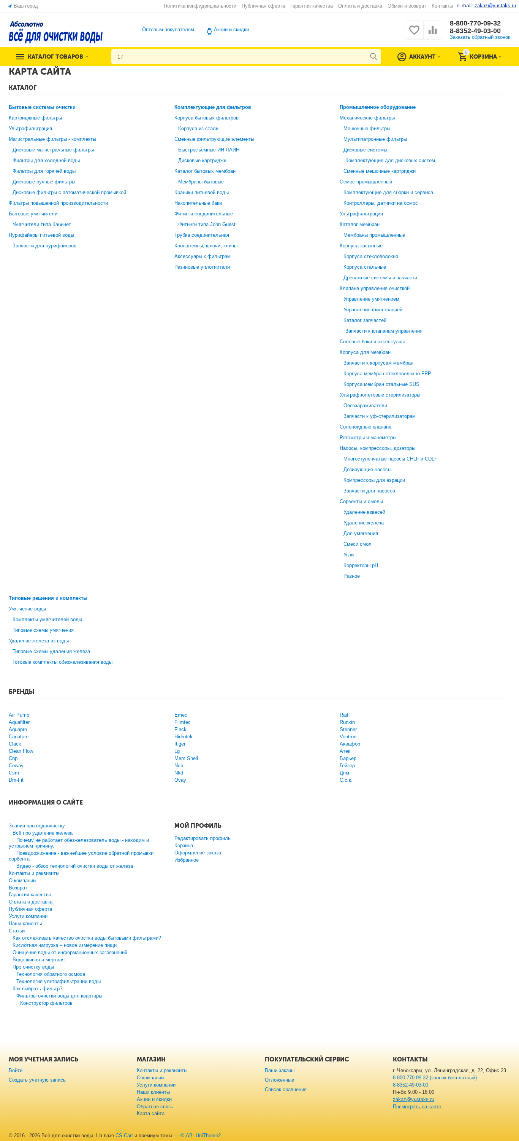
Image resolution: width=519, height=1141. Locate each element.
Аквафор (350, 744)
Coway (16, 765)
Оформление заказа (197, 853)
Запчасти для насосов (369, 491)
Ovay (180, 780)
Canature (18, 736)
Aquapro (18, 729)
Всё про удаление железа (43, 833)
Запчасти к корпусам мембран (378, 363)
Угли (348, 555)
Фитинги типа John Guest (207, 224)
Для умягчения (360, 533)
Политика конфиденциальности (200, 6)
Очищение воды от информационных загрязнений (70, 952)
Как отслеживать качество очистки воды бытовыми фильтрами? (87, 938)
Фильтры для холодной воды (46, 160)
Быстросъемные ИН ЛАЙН (208, 150)
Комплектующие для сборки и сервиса (388, 192)
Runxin (347, 722)
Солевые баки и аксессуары (372, 341)
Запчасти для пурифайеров (44, 246)
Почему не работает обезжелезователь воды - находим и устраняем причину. (79, 843)
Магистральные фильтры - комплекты (52, 139)
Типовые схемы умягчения (43, 630)
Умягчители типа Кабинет (42, 224)
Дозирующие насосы (367, 469)
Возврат (18, 888)
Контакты (442, 6)
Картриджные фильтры (35, 118)
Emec (180, 715)
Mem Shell (186, 758)
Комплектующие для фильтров (212, 107)
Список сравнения (286, 1089)
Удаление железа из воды (39, 641)
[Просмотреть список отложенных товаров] (414, 34)
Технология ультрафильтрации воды (58, 981)
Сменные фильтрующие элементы (214, 139)
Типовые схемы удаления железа (51, 651)
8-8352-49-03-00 (475, 31)
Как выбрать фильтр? (37, 988)
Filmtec (182, 722)
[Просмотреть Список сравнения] (433, 34)
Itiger (179, 744)
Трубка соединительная (201, 235)
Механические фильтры (367, 118)
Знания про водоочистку (37, 826)
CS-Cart (124, 1135)
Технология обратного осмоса (50, 974)
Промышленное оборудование (378, 107)
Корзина (183, 845)
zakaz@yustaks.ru (413, 1099)
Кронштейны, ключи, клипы (205, 246)
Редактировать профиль (202, 838)
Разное (351, 576)
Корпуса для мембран (365, 352)
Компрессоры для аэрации (374, 480)
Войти (15, 1070)
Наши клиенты (25, 923)
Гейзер (347, 765)
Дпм (344, 773)
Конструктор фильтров (46, 1003)
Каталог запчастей (364, 320)
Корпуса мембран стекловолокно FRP (387, 373)
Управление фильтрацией (372, 309)
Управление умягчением (371, 299)
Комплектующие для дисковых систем (390, 160)
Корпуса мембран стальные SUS (381, 384)
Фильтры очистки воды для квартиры (59, 996)
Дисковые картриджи (202, 160)
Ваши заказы (279, 1070)
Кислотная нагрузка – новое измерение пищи (65, 945)
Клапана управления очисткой (375, 288)
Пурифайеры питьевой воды (41, 235)
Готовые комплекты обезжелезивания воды (62, 662)
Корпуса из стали (198, 128)
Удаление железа (363, 523)
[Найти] (373, 56)
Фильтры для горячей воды (44, 171)
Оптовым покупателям (168, 29)
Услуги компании (28, 916)
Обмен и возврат (407, 6)
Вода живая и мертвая (39, 960)
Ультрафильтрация (30, 128)
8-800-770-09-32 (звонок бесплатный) (435, 1077)
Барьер (348, 758)
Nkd (178, 773)
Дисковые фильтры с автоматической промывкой (69, 192)
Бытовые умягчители (33, 214)
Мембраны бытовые (201, 182)
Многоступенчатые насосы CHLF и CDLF (390, 459)
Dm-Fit (16, 780)
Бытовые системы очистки (42, 107)
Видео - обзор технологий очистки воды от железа (74, 866)
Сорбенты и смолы (361, 501)
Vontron (348, 736)
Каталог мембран (360, 224)
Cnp (13, 758)
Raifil (345, 715)
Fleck (180, 729)
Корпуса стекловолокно (370, 256)
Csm (14, 773)
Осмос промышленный (366, 182)
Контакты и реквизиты (34, 873)
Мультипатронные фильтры (375, 139)
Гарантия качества (311, 6)
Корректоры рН (360, 565)
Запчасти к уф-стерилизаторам (379, 416)
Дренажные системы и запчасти (380, 277)
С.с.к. (346, 780)
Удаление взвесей (364, 512)
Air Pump (19, 715)
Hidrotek (183, 736)
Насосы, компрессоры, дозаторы (377, 448)
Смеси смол (357, 544)
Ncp (178, 765)
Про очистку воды (33, 967)
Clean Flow (21, 751)
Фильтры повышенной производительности (58, 203)
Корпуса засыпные (361, 246)
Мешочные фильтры (366, 128)
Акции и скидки (231, 29)
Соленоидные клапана (365, 427)
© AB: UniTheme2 (200, 1135)
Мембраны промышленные (374, 235)
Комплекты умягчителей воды (47, 619)
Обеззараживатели (365, 405)
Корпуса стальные (364, 267)
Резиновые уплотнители (202, 267)
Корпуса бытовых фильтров (206, 118)
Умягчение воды (27, 609)
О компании (22, 880)
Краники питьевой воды (201, 192)
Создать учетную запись (37, 1080)
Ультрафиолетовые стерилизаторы (380, 395)
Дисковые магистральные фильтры (53, 150)
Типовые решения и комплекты (48, 598)
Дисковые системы (365, 150)
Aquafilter (19, 722)
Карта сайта (151, 1113)
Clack (15, 744)
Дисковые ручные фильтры (44, 182)
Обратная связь (155, 1106)
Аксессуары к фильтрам (202, 256)
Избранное (186, 860)
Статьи (17, 931)
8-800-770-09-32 (475, 23)
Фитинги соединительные (203, 214)
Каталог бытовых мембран (205, 171)
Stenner (348, 729)
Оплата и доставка (360, 6)
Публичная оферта (263, 6)
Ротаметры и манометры (368, 437)
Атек (345, 751)
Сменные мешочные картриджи (379, 171)
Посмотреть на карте (417, 1106)
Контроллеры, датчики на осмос (380, 203)
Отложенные (279, 1080)
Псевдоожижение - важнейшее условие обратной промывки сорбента (81, 856)
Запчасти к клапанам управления (383, 331)
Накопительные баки (198, 203)
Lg (177, 751)
